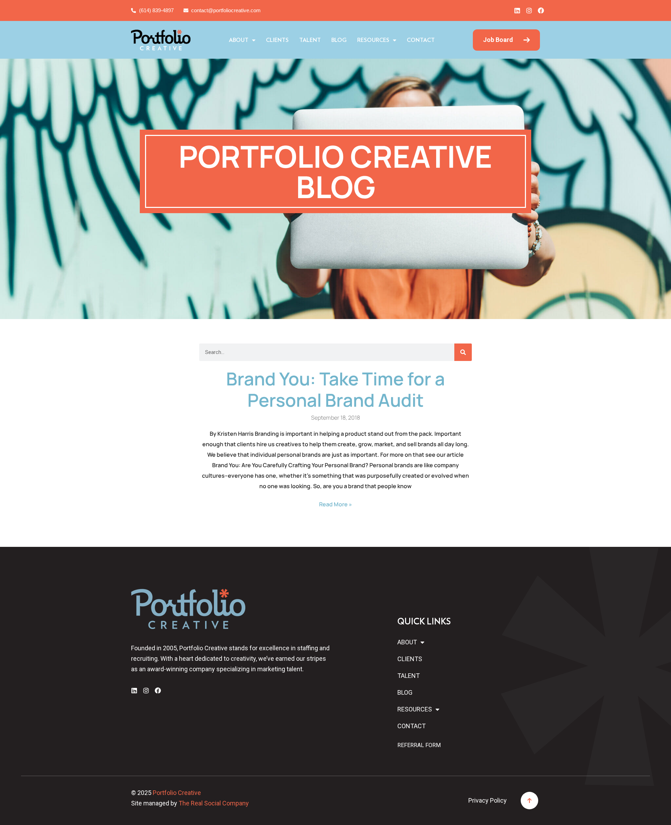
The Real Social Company (214, 803)
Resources (373, 40)
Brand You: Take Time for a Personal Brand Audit (335, 389)
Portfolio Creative (177, 792)
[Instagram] (529, 10)
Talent (310, 40)
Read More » (335, 504)
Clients (277, 40)
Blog (339, 40)
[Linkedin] (517, 10)
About (238, 40)
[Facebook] (541, 10)
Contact (421, 40)
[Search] (463, 352)
